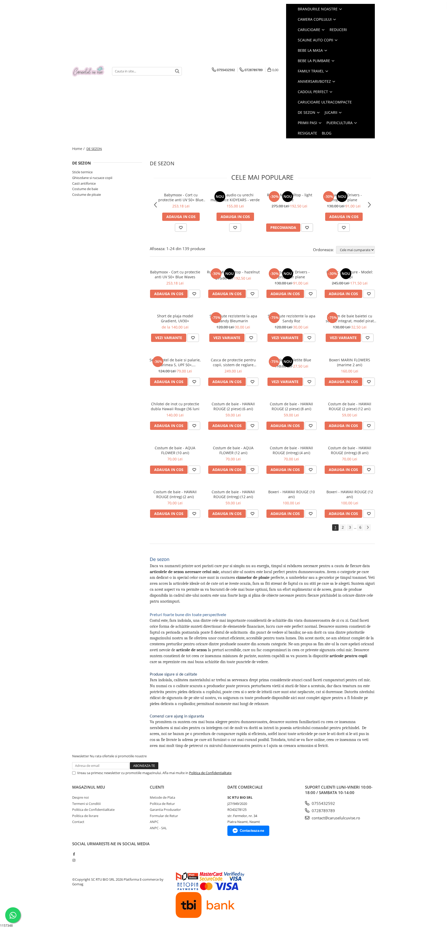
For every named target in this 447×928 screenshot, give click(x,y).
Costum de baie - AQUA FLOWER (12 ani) (233, 450)
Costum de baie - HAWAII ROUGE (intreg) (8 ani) (349, 450)
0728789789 (323, 810)
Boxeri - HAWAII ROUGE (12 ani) (349, 494)
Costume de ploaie (86, 194)
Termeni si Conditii (86, 803)
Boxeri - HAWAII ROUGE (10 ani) (291, 494)
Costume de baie (85, 188)
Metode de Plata (162, 797)
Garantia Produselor (165, 809)
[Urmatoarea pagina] (367, 527)
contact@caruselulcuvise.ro (335, 817)
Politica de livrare (85, 815)
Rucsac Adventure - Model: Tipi (349, 274)
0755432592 (323, 803)
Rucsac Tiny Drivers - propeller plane (344, 197)
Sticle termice (82, 172)
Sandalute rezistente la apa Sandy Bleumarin (233, 318)
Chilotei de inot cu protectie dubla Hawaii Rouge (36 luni (175, 406)
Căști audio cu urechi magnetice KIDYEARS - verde (235, 197)
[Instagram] (74, 860)
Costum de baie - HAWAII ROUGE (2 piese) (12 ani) (349, 406)
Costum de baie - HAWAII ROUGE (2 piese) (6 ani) (233, 406)
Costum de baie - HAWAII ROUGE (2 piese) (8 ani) (291, 406)
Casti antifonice (84, 183)
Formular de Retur (164, 815)
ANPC (154, 821)
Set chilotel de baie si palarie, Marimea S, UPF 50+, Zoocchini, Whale (175, 362)
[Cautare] (177, 71)
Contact (78, 821)
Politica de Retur (162, 803)
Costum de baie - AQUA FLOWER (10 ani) (175, 450)
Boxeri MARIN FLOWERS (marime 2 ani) (349, 362)
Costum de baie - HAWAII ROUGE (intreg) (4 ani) (291, 450)
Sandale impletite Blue (291, 359)
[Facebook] (74, 854)
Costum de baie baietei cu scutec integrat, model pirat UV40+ (350, 318)
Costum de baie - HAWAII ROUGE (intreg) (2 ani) (175, 494)
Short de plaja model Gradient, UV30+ (175, 318)
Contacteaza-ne (252, 831)
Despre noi (80, 797)
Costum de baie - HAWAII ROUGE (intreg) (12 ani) (233, 494)
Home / (79, 148)
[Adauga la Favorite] (181, 227)
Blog (326, 133)
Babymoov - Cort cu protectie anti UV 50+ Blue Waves (180, 197)
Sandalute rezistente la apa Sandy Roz (291, 318)
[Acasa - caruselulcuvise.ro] (88, 71)
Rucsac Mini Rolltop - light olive (289, 197)
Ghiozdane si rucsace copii (92, 177)
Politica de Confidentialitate (210, 772)
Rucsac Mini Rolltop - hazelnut (233, 272)
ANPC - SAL (158, 828)
